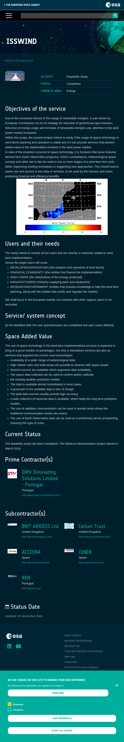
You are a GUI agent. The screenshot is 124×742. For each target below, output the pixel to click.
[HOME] (14, 636)
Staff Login (69, 656)
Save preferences (62, 718)
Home (8, 60)
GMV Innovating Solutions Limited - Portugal (40, 478)
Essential (18, 704)
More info (58, 693)
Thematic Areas (24, 60)
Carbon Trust (92, 526)
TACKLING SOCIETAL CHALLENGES (83, 651)
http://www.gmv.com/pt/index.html (41, 495)
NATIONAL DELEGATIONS (78, 640)
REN (26, 578)
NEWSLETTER (72, 646)
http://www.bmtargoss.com (37, 536)
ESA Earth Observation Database (81, 667)
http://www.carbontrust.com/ (94, 536)
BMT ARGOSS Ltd (40, 526)
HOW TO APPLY (72, 635)
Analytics (18, 709)
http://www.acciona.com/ (35, 562)
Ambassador (70, 662)
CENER (85, 552)
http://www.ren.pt (31, 588)
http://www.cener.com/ (91, 562)
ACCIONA (31, 552)
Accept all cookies (62, 730)
